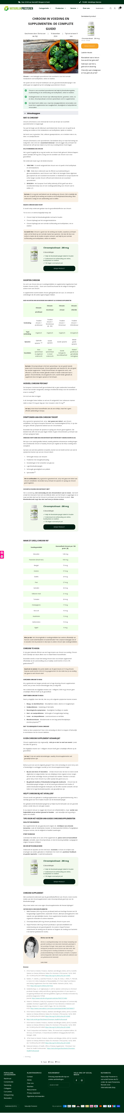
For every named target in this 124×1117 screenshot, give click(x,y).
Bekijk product (59, 268)
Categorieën (44, 8)
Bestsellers (8, 1098)
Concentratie (8, 1082)
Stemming (7, 1085)
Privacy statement (33, 1093)
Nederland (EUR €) (11, 1106)
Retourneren (31, 1090)
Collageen (7, 1088)
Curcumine (8, 1092)
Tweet (45, 1062)
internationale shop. (108, 1087)
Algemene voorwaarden (35, 1096)
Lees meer (44, 962)
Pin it (58, 1062)
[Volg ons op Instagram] (81, 1080)
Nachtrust (7, 1078)
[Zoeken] (111, 8)
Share (52, 1062)
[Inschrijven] (67, 1085)
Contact (30, 1077)
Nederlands (100, 8)
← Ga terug (26, 1057)
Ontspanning (8, 1095)
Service (73, 8)
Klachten (30, 1086)
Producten (60, 8)
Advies (29, 1080)
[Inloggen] (115, 8)
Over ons (86, 8)
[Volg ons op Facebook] (76, 1080)
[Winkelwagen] (119, 8)
